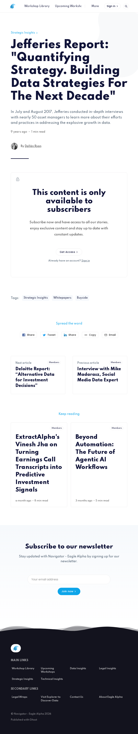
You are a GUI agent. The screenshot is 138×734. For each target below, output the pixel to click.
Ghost (33, 720)
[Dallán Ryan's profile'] (14, 146)
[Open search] (126, 6)
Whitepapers (62, 297)
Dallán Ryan (33, 146)
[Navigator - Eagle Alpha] (12, 6)
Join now (67, 591)
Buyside (82, 297)
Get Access (67, 252)
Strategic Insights (23, 32)
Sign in (111, 6)
